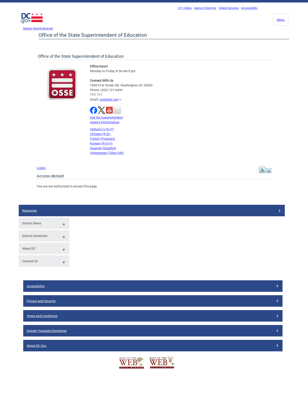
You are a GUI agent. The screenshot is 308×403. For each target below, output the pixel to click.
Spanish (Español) (103, 148)
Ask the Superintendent (106, 117)
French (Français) (102, 138)
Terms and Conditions (42, 316)
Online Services (229, 8)
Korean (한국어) (101, 143)
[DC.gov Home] (31, 25)
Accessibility (249, 8)
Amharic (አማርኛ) (102, 129)
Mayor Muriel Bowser (38, 28)
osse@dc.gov (109, 99)
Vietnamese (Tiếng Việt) (107, 153)
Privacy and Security (41, 301)
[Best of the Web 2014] (132, 368)
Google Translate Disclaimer (47, 331)
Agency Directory (205, 8)
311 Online (185, 8)
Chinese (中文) (100, 134)
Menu (281, 20)
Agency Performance (104, 122)
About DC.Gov (36, 345)
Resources (29, 210)
